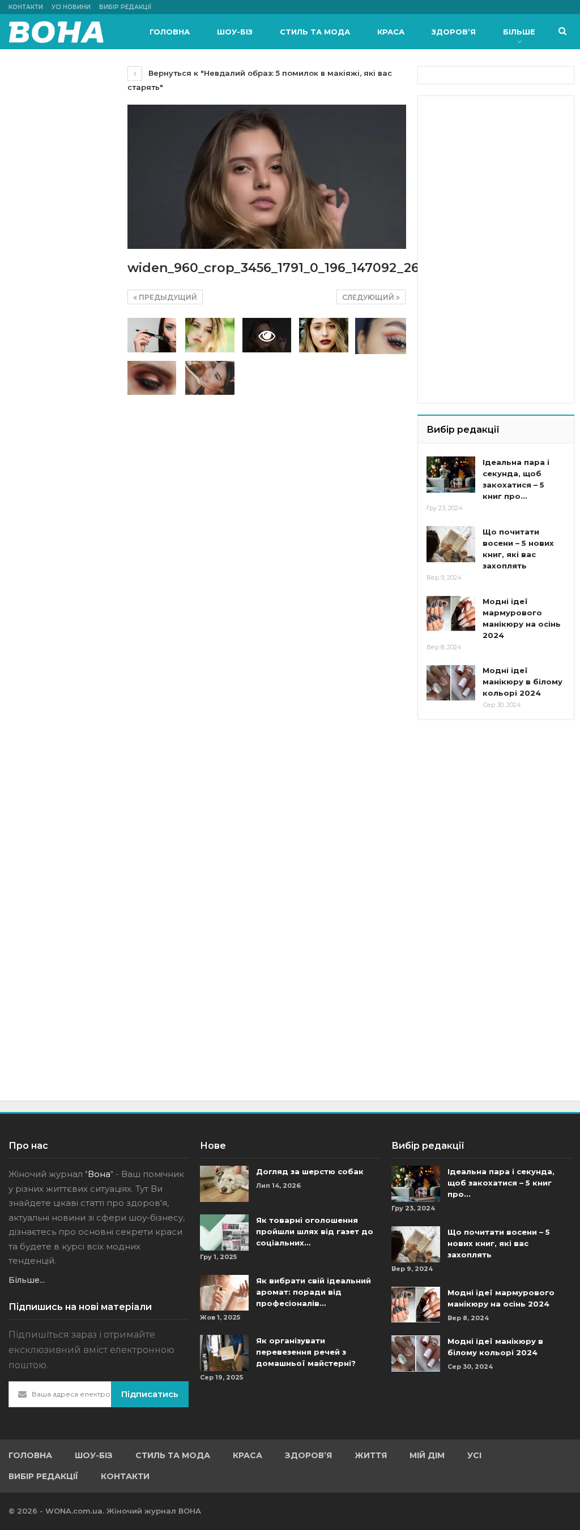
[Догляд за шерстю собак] (224, 1184)
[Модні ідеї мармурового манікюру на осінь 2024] (451, 614)
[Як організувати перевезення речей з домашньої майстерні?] (224, 1353)
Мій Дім (427, 1455)
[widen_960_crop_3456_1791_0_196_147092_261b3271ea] (151, 335)
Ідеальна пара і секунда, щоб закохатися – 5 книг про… (501, 1183)
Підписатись (149, 1394)
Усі (474, 1455)
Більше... (26, 1280)
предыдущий (167, 297)
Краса (390, 31)
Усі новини (71, 7)
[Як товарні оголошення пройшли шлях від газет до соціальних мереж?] (224, 1232)
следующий (369, 297)
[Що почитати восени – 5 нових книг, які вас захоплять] (451, 544)
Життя (371, 1455)
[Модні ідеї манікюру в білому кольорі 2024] (451, 683)
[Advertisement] (503, 175)
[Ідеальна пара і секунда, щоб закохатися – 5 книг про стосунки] (451, 474)
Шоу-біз (235, 31)
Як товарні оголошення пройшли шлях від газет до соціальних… (314, 1231)
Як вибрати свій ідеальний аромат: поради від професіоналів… (313, 1292)
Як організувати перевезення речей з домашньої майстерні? (306, 1352)
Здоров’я (454, 31)
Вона (99, 1174)
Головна (170, 31)
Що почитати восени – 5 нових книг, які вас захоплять (498, 1243)
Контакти (25, 7)
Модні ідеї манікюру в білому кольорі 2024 (522, 681)
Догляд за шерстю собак (310, 1171)
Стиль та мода (315, 31)
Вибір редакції (125, 7)
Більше (519, 31)
